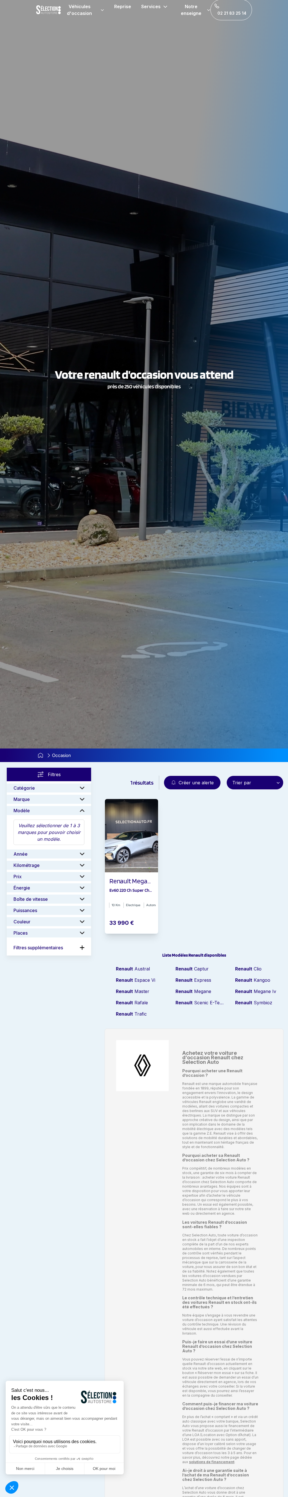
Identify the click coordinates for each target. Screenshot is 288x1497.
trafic (131, 1014)
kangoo (252, 980)
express (193, 980)
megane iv (255, 991)
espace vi (135, 980)
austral (133, 969)
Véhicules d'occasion (79, 10)
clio (248, 969)
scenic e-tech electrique (200, 1002)
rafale (132, 1002)
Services (151, 6)
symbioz (253, 1002)
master (132, 991)
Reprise (122, 6)
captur (192, 969)
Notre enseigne (191, 10)
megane (193, 991)
